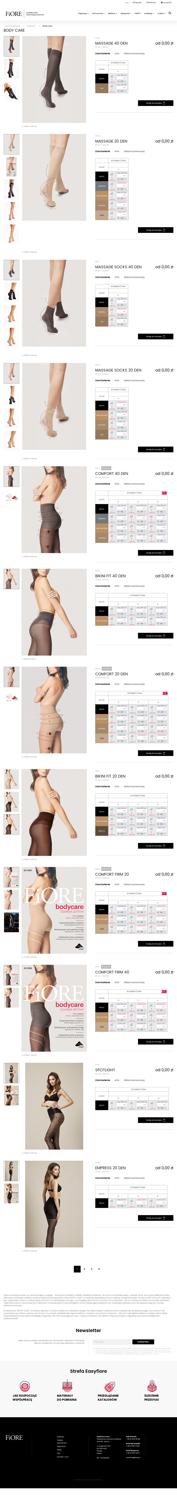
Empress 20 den (110, 1168)
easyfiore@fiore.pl (133, 1457)
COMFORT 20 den (111, 674)
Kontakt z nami (63, 1457)
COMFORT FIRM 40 (112, 972)
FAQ (58, 1453)
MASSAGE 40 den (111, 43)
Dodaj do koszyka (154, 103)
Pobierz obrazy (29, 126)
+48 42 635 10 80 (132, 1446)
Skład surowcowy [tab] (134, 53)
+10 (122, 81)
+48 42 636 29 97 (133, 1453)
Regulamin (61, 1446)
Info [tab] (117, 53)
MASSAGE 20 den (111, 141)
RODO (59, 1450)
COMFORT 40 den (111, 473)
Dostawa (60, 1437)
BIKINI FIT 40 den (110, 576)
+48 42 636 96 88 (133, 1439)
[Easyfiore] (14, 1437)
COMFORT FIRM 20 (112, 874)
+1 (118, 81)
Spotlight (105, 1070)
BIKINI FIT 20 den (110, 776)
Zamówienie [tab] (102, 53)
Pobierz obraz (28, 659)
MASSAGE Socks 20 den (118, 370)
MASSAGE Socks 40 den (118, 267)
